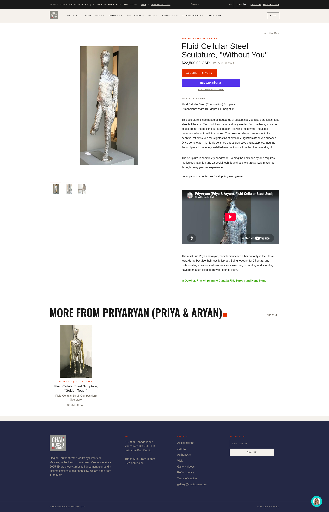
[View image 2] (68, 188)
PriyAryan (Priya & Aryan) (200, 38)
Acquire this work (199, 73)
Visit (273, 16)
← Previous (271, 33)
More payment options (211, 90)
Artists (72, 16)
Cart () (256, 4)
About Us (215, 16)
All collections (185, 442)
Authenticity (191, 16)
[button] (109, 105)
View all (273, 315)
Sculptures (93, 16)
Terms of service (187, 478)
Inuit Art (115, 16)
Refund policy (185, 472)
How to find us (160, 4)
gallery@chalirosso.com (191, 484)
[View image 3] (81, 188)
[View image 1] (55, 188)
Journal (181, 448)
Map (143, 4)
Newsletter (271, 4)
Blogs (152, 16)
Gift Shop (134, 16)
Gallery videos (186, 466)
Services (168, 16)
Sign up (252, 452)
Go (230, 4)
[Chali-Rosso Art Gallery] (54, 16)
